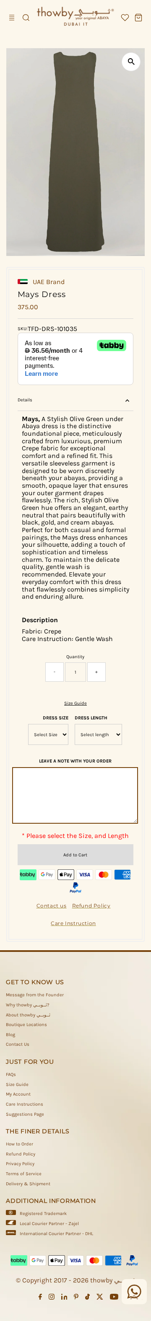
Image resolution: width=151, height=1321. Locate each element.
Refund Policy (20, 1154)
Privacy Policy (20, 1163)
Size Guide (75, 703)
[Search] (26, 17)
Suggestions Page (25, 1114)
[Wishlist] (125, 17)
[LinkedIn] (64, 1298)
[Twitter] (99, 1298)
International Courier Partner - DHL (56, 1233)
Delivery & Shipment (28, 1184)
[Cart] (138, 17)
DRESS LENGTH (91, 718)
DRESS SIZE (55, 718)
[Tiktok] (87, 1298)
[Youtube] (114, 1298)
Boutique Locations (26, 1024)
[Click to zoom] (131, 61)
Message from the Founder (35, 995)
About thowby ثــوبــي (28, 1015)
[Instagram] (52, 1298)
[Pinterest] (76, 1298)
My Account (18, 1094)
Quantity (75, 656)
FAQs (11, 1074)
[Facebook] (40, 1298)
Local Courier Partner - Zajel (49, 1223)
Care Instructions (24, 1104)
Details (25, 400)
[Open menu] (12, 17)
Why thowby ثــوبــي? (27, 1005)
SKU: (23, 328)
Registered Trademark (43, 1213)
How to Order (19, 1144)
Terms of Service (24, 1173)
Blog (10, 1034)
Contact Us (17, 1044)
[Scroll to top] (134, 1298)
